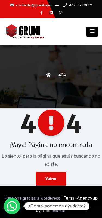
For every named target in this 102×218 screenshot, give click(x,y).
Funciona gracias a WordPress (32, 198)
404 (62, 75)
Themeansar (53, 210)
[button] (12, 206)
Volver (51, 179)
